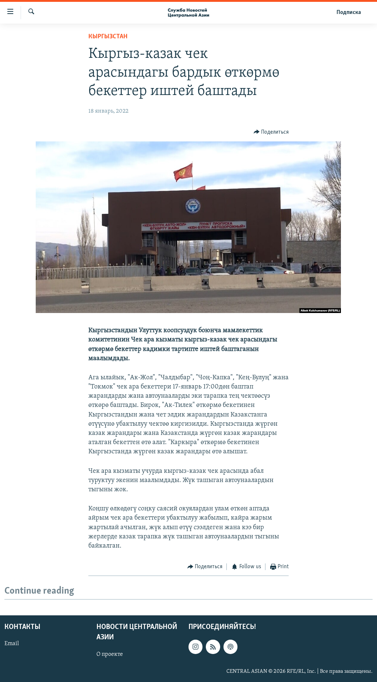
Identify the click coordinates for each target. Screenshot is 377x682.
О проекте (109, 654)
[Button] (271, 132)
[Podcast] (230, 647)
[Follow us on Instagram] (195, 647)
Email (11, 644)
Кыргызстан (107, 37)
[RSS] (213, 647)
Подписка (349, 12)
